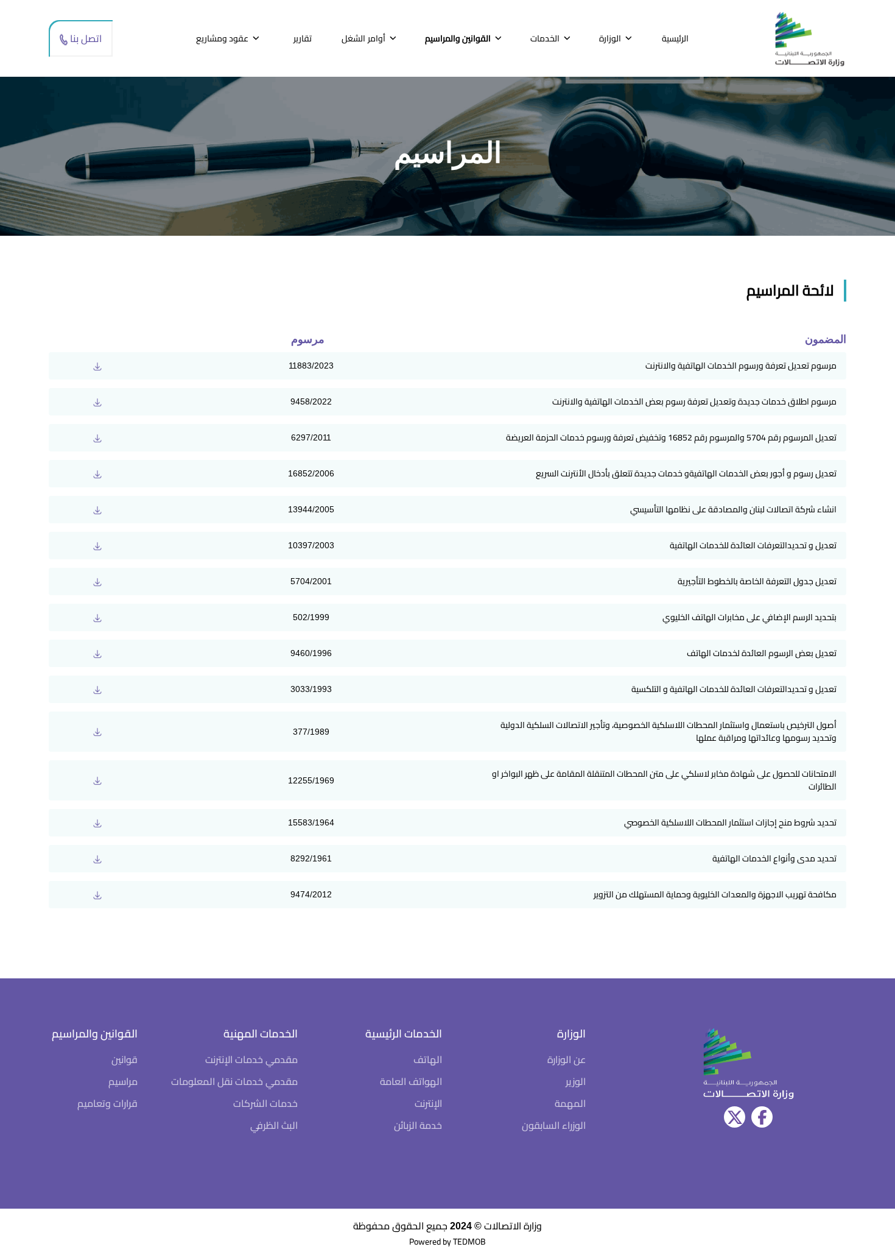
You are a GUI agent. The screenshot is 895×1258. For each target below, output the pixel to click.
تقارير (302, 38)
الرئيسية (675, 38)
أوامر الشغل (363, 38)
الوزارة (610, 38)
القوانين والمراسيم (458, 38)
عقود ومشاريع (222, 38)
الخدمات (545, 38)
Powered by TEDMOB (447, 1241)
